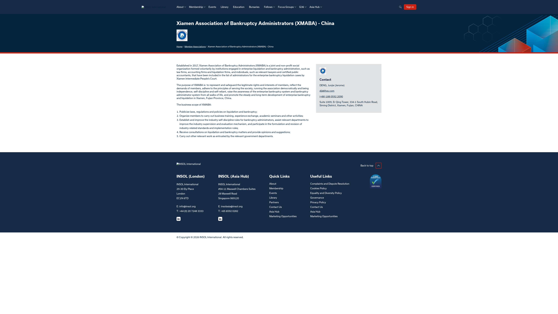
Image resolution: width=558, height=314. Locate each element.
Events (212, 7)
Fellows (268, 7)
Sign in (410, 7)
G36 (301, 7)
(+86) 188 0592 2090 (331, 96)
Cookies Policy (318, 188)
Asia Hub (315, 7)
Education (238, 7)
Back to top (367, 165)
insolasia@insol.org (232, 206)
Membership (196, 7)
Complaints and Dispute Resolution (329, 183)
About (180, 7)
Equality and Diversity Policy (326, 193)
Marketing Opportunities (283, 216)
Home (180, 46)
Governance (317, 197)
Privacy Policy (318, 202)
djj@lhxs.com (327, 90)
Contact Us (275, 207)
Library (224, 7)
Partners (274, 202)
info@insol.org (187, 206)
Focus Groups (286, 7)
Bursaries (254, 7)
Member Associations (195, 46)
